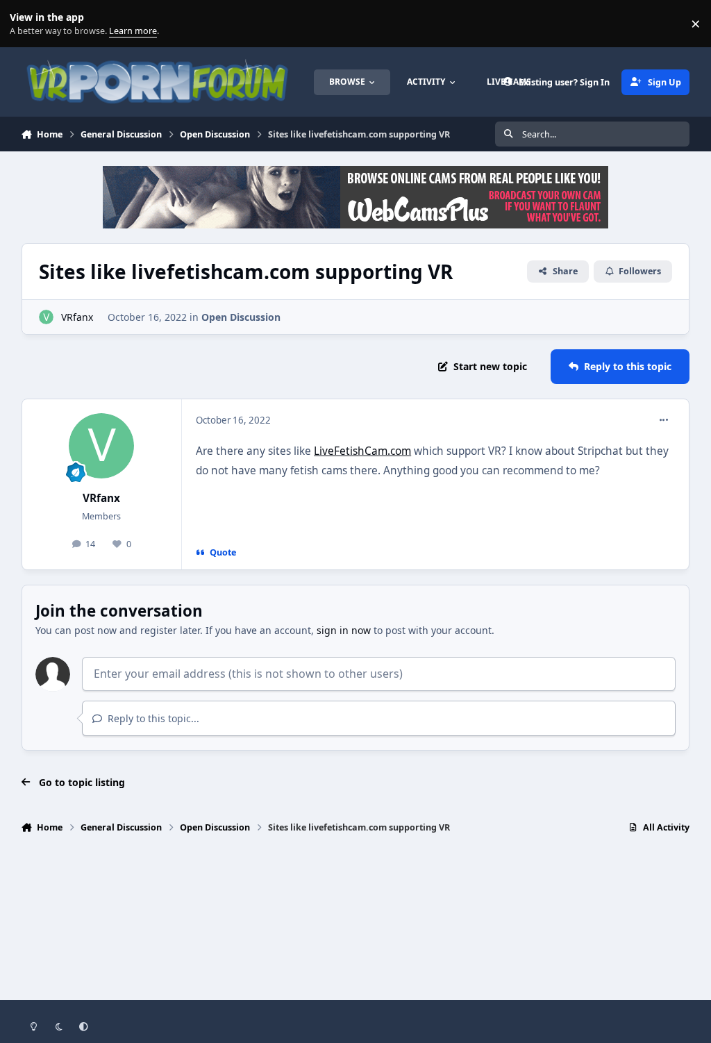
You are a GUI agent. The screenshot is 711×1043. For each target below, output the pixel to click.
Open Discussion (241, 317)
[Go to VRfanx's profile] (46, 317)
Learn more (26, 24)
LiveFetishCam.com (362, 451)
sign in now (344, 630)
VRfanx (77, 317)
